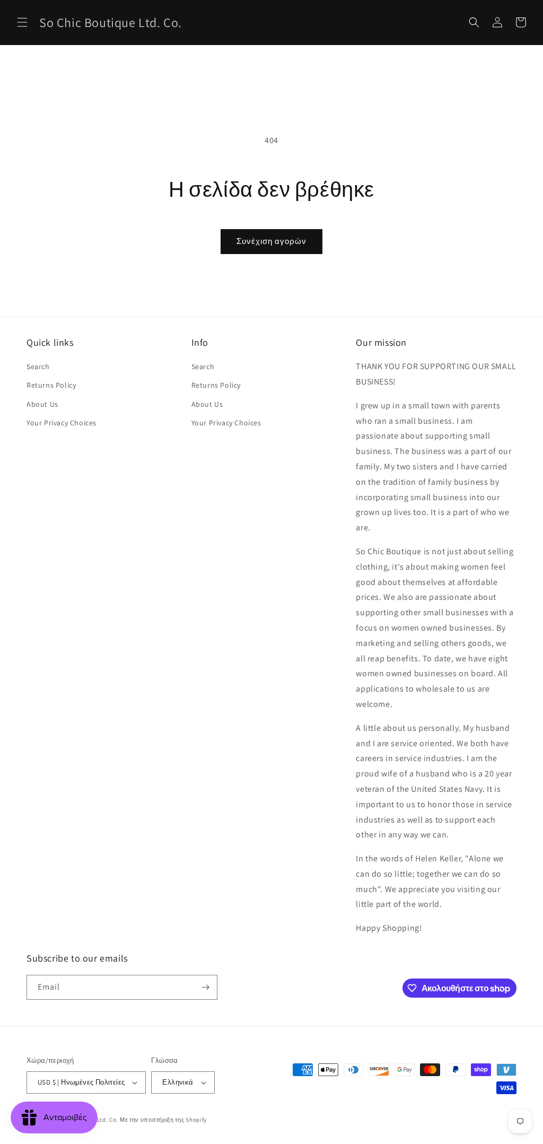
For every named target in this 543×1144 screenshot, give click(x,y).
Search (38, 366)
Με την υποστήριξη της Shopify (163, 1119)
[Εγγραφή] (205, 987)
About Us (42, 404)
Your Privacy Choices (62, 422)
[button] (22, 22)
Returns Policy (51, 385)
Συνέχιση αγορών (271, 241)
